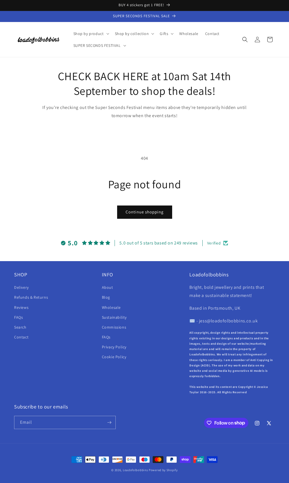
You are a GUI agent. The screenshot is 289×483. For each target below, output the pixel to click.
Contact (21, 337)
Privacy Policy (114, 346)
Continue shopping (145, 212)
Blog (106, 297)
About (107, 287)
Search (20, 327)
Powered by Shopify (163, 470)
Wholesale (111, 307)
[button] (90, 34)
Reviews (21, 307)
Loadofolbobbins (135, 470)
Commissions (114, 327)
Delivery (21, 287)
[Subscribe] (109, 422)
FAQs (18, 317)
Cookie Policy (114, 356)
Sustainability (114, 317)
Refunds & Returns (31, 297)
